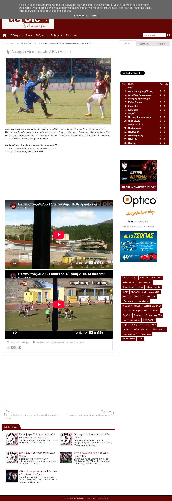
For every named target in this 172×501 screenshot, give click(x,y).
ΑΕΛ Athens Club (138, 292)
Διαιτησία (155, 310)
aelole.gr (105, 498)
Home (4, 35)
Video (82, 342)
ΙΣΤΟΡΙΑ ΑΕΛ (149, 320)
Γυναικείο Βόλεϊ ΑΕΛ (152, 306)
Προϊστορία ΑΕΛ (61, 342)
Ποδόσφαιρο (16, 35)
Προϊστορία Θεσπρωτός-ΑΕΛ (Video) (38, 51)
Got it (95, 15)
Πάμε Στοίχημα (140, 329)
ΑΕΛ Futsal (154, 292)
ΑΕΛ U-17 (139, 296)
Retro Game (74, 342)
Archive (161, 44)
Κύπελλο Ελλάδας (148, 325)
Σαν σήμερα (145, 334)
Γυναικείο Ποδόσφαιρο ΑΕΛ (135, 310)
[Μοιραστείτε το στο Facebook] (20, 347)
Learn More (81, 15)
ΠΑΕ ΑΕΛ (50, 342)
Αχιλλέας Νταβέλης (131, 306)
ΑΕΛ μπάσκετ (129, 301)
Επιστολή (138, 315)
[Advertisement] (59, 176)
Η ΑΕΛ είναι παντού (131, 320)
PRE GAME (156, 278)
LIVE (135, 278)
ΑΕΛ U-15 (127, 296)
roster (125, 292)
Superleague (129, 287)
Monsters (144, 278)
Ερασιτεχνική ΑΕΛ (154, 315)
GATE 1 (126, 278)
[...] (43, 442)
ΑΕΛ (65, 498)
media (157, 287)
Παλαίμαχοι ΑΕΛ (157, 329)
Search (169, 35)
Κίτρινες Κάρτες (130, 325)
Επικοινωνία (72, 35)
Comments (144, 44)
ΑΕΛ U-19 (150, 296)
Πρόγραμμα (41, 35)
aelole (149, 287)
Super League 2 (144, 282)
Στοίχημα (55, 35)
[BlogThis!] (12, 347)
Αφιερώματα (41, 342)
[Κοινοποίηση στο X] (16, 347)
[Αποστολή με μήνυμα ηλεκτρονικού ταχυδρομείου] (8, 347)
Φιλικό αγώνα (129, 339)
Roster (29, 35)
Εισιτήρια (127, 315)
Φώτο (140, 339)
